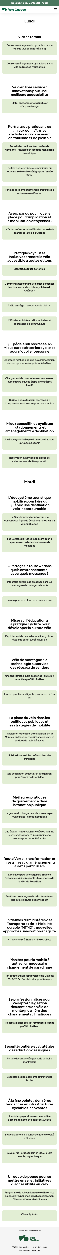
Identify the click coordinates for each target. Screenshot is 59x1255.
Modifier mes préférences (29, 1250)
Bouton (29, 48)
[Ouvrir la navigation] (55, 9)
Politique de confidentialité (29, 1231)
